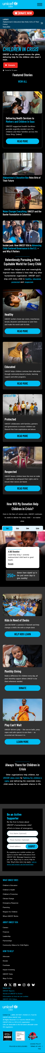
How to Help (8, 951)
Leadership (6, 936)
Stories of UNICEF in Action (12, 994)
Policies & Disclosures (18, 1046)
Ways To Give (7, 978)
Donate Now (25, 13)
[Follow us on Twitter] (10, 985)
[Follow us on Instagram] (24, 985)
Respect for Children (10, 912)
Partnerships (7, 941)
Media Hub (6, 988)
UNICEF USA (10, 4)
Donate (10, 564)
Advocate (6, 956)
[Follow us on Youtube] (19, 985)
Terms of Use (35, 1046)
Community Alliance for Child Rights (16, 945)
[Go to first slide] (42, 23)
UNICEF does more (11, 777)
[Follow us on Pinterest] (28, 985)
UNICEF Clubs (8, 974)
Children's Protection (10, 894)
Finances (6, 932)
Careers (5, 927)
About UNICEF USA (10, 922)
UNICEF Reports (8, 991)
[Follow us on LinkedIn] (15, 985)
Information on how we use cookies (15, 996)
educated (37, 279)
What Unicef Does (10, 880)
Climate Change (8, 898)
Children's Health (9, 890)
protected (15, 282)
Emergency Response (10, 903)
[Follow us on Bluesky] (33, 985)
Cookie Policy (35, 1044)
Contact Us (6, 1015)
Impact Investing (9, 970)
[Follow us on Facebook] (5, 985)
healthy (28, 279)
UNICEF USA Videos (10, 999)
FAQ (39, 1049)
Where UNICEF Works (10, 916)
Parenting (6, 907)
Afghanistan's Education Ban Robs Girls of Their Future (21, 23)
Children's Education (10, 885)
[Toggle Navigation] (39, 4)
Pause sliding (6, 27)
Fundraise (6, 965)
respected (28, 282)
